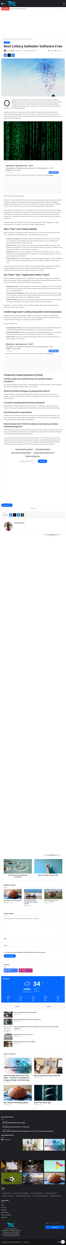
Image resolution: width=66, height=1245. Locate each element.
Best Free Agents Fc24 (50, 900)
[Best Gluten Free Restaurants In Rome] (54, 1178)
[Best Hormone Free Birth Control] (33, 1178)
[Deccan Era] (12, 3)
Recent (49, 1006)
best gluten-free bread (51, 1193)
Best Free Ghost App (42, 1102)
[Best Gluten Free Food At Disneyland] (8, 1044)
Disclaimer (4, 1210)
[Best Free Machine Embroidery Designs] (8, 1015)
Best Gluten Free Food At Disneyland (24, 1042)
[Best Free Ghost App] (48, 1093)
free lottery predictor (43, 449)
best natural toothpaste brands (23, 1195)
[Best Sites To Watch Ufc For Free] (8, 1037)
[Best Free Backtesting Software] (48, 1066)
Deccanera (26, 1242)
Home (6, 39)
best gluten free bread (7, 1195)
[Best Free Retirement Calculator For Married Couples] (33, 894)
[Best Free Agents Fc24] (53, 894)
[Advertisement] (33, 22)
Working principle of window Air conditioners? (27, 1019)
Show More (6, 505)
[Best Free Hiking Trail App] (33, 1166)
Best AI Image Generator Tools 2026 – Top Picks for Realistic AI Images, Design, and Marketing (16, 1077)
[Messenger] (13, 55)
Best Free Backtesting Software (47, 1075)
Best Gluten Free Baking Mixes (12, 900)
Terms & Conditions (6, 1215)
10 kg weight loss (6, 1193)
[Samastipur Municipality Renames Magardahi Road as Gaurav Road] (11, 1149)
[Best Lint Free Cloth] (54, 1166)
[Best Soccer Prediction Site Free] (11, 1178)
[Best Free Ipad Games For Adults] (33, 1145)
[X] (9, 55)
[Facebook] (5, 55)
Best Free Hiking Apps (36, 1193)
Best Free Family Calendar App (21, 1193)
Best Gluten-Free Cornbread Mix (14, 551)
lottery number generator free (44, 453)
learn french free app (55, 1195)
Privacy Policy (5, 1212)
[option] (33, 550)
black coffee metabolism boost (40, 1195)
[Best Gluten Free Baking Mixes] (13, 894)
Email (5, 945)
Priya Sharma (10, 50)
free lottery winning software (21, 453)
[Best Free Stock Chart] (11, 1166)
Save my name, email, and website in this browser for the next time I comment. (25, 952)
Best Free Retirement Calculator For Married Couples (31, 902)
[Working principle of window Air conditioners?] (8, 1022)
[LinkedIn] (18, 515)
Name (6, 938)
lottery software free (33, 456)
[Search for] (64, 4)
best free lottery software (24, 449)
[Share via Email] (22, 515)
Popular (17, 1006)
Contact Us (4, 1217)
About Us (3, 1207)
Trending (11, 39)
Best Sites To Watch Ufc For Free (23, 1034)
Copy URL (42, 461)
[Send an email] (13, 50)
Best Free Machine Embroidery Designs (25, 1012)
